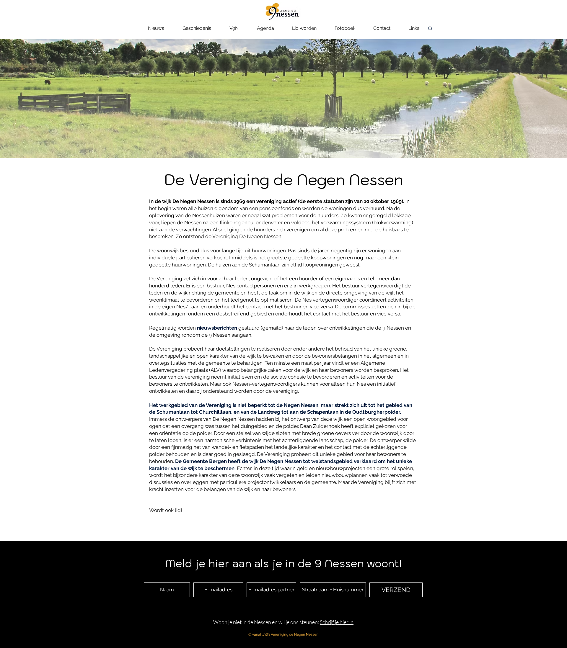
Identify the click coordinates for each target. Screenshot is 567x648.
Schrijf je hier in (336, 622)
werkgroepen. (315, 286)
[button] (196, 30)
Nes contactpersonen (251, 286)
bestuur (215, 286)
